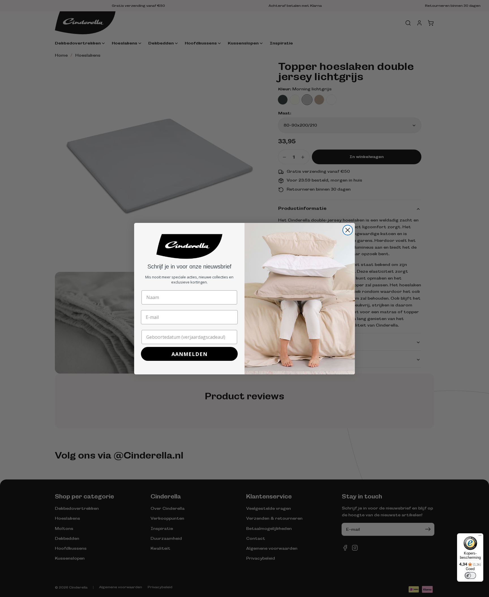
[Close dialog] (348, 230)
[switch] (470, 575)
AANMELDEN (189, 354)
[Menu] (480, 536)
